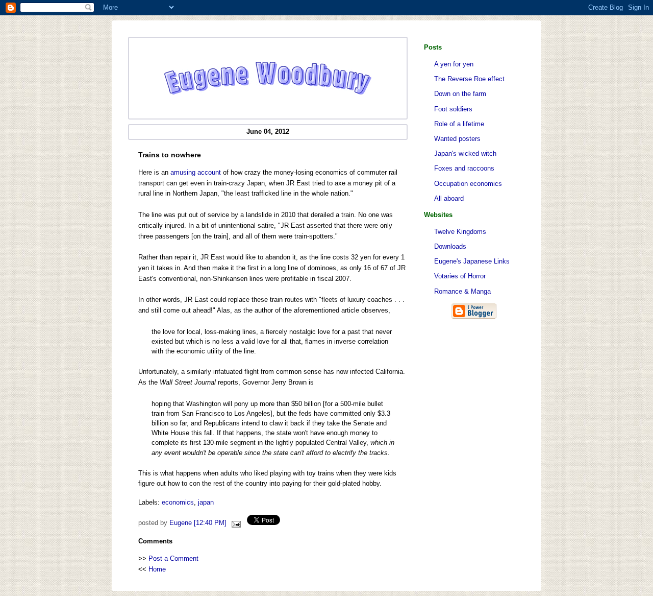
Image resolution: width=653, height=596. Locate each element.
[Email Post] (235, 523)
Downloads (450, 246)
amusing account (195, 172)
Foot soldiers (453, 109)
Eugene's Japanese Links (472, 261)
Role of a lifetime (459, 124)
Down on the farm (460, 94)
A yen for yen (453, 64)
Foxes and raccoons (464, 168)
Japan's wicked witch (465, 153)
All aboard (449, 198)
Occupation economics (468, 183)
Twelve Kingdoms (460, 231)
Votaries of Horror (460, 276)
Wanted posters (457, 138)
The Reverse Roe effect (469, 79)
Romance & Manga (462, 291)
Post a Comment (173, 558)
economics (178, 502)
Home (157, 569)
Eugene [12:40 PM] (198, 523)
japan (206, 502)
